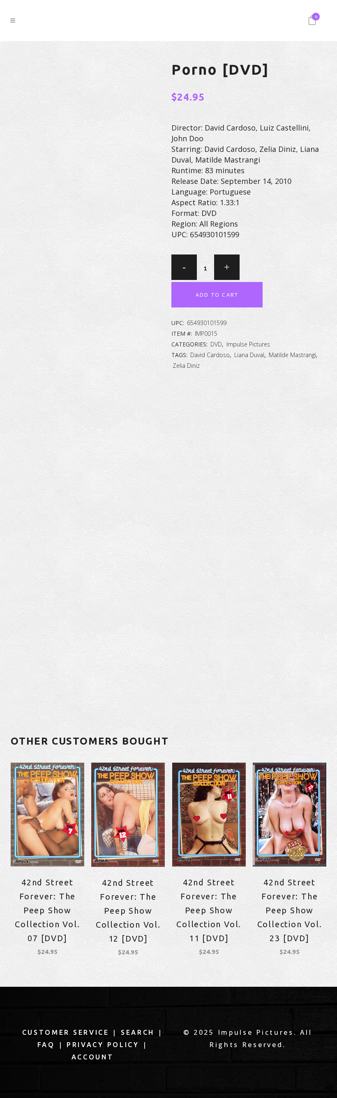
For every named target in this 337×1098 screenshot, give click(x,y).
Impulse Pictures (248, 344)
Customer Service (65, 1032)
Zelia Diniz (186, 365)
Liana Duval (249, 355)
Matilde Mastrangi (292, 355)
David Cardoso (210, 355)
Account (93, 1057)
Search (138, 1032)
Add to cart (217, 294)
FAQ (46, 1044)
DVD (216, 344)
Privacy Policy (103, 1044)
